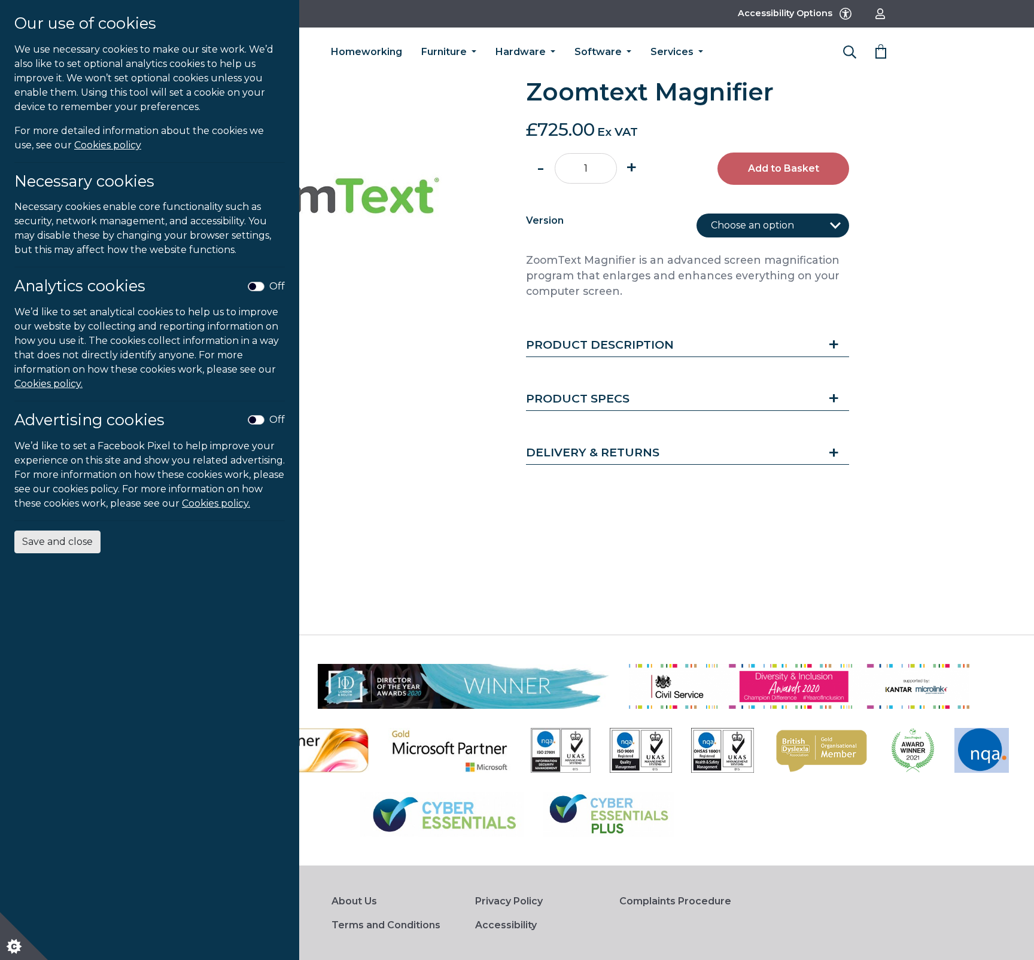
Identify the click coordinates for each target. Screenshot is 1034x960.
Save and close (57, 541)
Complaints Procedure (675, 901)
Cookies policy (107, 145)
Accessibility (506, 925)
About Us (354, 901)
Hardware (521, 51)
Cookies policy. (48, 383)
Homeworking (366, 51)
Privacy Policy (509, 901)
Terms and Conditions (386, 925)
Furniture (445, 51)
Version (545, 220)
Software (599, 51)
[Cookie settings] (24, 936)
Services (673, 51)
